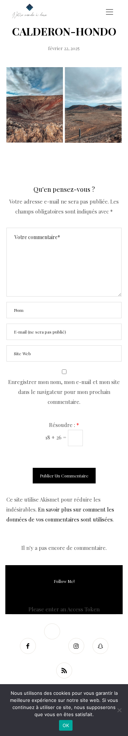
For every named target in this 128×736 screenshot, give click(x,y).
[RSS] (64, 670)
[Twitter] (52, 631)
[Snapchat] (100, 646)
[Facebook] (28, 646)
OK (66, 725)
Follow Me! (64, 581)
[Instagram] (76, 646)
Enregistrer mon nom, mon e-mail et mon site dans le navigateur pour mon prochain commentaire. (64, 391)
